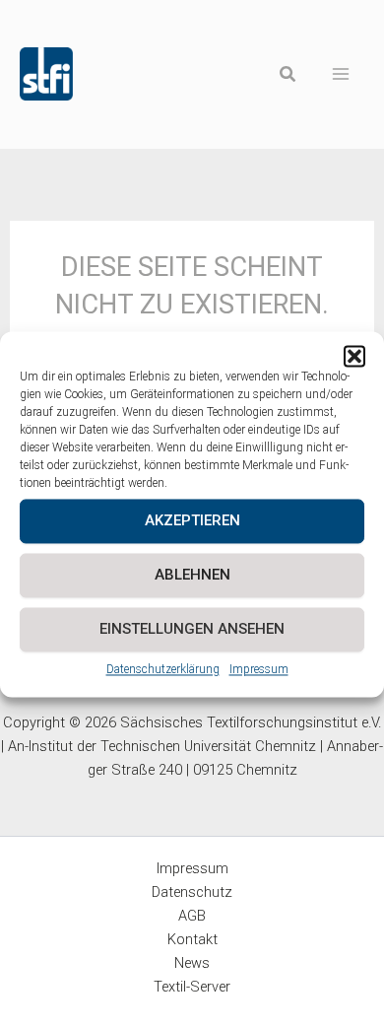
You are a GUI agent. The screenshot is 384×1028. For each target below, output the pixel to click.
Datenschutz (192, 892)
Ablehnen (192, 574)
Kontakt (192, 939)
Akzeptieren (192, 520)
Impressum (258, 669)
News (192, 963)
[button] (354, 356)
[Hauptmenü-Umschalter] (341, 74)
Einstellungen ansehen (192, 629)
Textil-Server (192, 986)
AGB (192, 916)
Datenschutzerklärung (163, 669)
